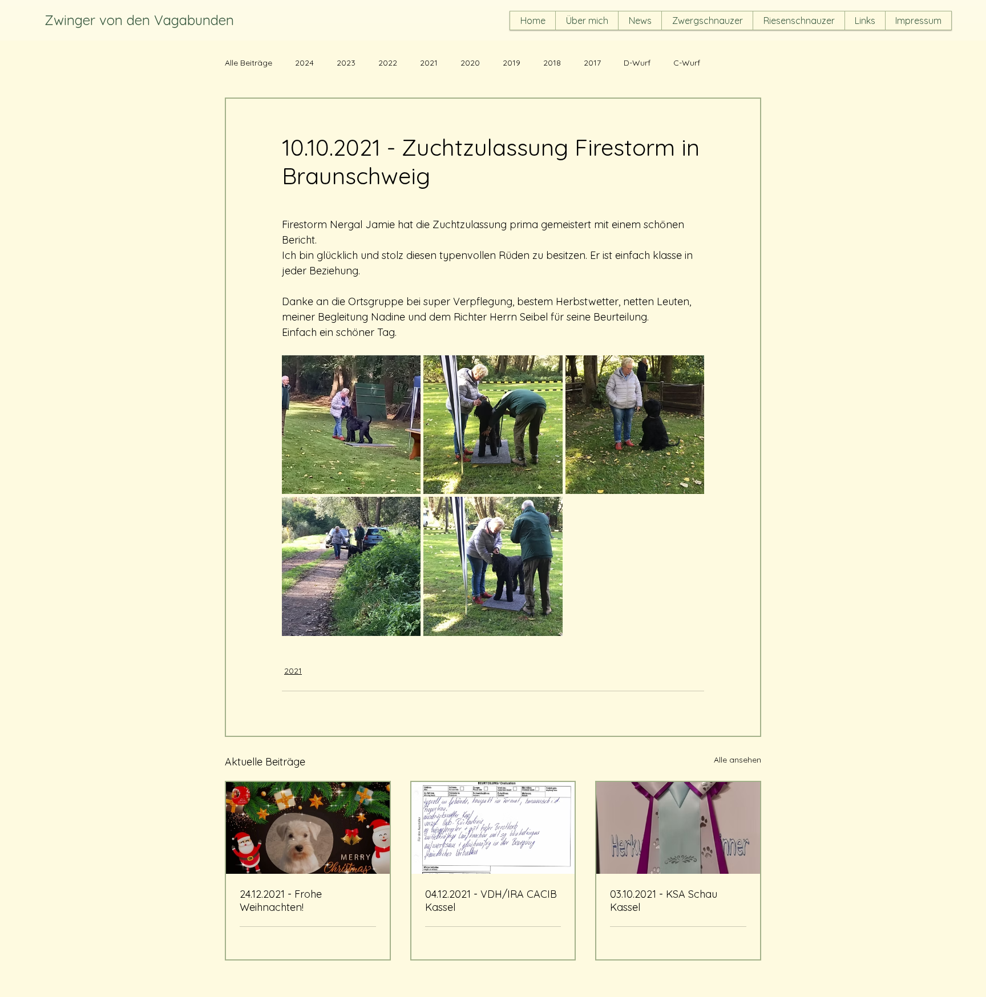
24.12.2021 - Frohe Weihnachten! (281, 900)
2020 (470, 63)
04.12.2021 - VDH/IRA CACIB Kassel (491, 900)
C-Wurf (686, 63)
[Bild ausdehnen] (351, 424)
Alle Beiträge (248, 63)
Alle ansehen (737, 760)
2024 (304, 63)
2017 (592, 63)
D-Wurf (637, 63)
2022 (387, 63)
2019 (511, 63)
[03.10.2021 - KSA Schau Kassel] (678, 828)
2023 (346, 63)
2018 (552, 63)
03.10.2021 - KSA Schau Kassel (663, 900)
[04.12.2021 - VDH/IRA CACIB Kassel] (493, 828)
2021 (429, 63)
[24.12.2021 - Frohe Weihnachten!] (308, 828)
